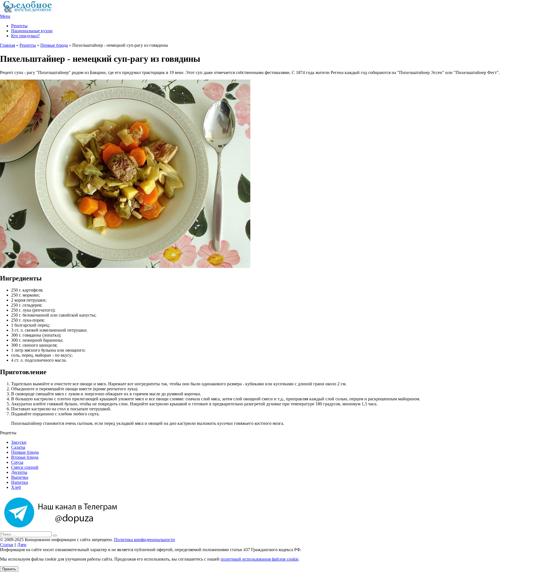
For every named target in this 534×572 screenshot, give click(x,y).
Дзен (21, 544)
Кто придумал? (25, 35)
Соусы (17, 462)
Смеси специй (24, 467)
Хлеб (16, 487)
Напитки (19, 482)
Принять (9, 569)
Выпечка (19, 477)
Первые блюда (54, 45)
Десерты (19, 472)
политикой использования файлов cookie (259, 559)
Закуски (18, 442)
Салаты (18, 447)
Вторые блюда (24, 457)
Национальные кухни (32, 30)
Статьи (6, 544)
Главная (7, 45)
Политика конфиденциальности (144, 539)
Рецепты (19, 25)
